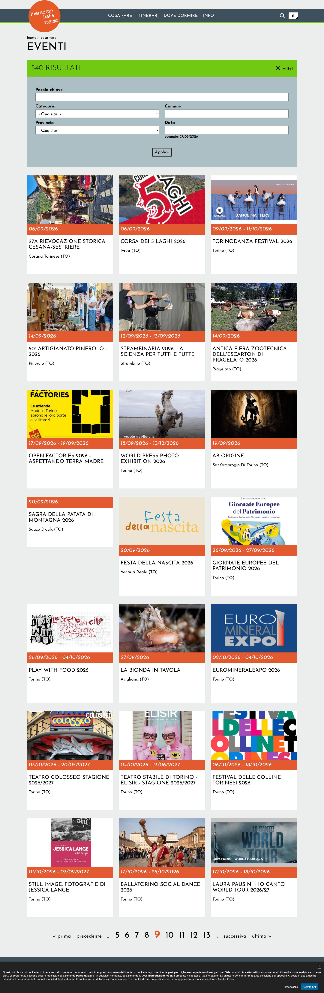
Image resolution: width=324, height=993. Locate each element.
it (293, 15)
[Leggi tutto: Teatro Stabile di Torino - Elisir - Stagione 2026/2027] (162, 760)
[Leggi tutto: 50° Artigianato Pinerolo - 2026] (70, 332)
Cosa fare (120, 16)
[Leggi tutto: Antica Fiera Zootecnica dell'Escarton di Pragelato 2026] (254, 332)
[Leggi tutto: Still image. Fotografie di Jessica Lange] (70, 867)
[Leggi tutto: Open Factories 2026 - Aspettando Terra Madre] (70, 439)
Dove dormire (181, 16)
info (208, 16)
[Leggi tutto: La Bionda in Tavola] (162, 653)
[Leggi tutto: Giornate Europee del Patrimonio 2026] (254, 546)
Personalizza (290, 986)
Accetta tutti (309, 986)
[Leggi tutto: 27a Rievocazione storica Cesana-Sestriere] (70, 224)
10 (170, 935)
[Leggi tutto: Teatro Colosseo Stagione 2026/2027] (70, 760)
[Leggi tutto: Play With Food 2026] (70, 653)
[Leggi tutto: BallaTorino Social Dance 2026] (162, 867)
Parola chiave (49, 90)
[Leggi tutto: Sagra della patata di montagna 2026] (70, 522)
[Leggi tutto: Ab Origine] (254, 439)
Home (31, 38)
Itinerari (148, 16)
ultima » (261, 936)
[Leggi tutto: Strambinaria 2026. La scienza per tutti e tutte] (162, 332)
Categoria (45, 106)
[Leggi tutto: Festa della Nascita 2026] (162, 546)
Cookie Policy (226, 978)
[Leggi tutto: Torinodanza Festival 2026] (254, 224)
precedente (89, 936)
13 (206, 935)
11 (182, 935)
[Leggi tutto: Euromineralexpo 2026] (254, 653)
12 (194, 935)
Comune (173, 106)
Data (170, 123)
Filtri (287, 69)
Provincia (44, 123)
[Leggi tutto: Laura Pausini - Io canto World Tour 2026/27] (254, 867)
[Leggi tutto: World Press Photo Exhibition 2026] (162, 439)
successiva (235, 936)
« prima (62, 936)
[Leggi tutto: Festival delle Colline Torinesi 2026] (254, 760)
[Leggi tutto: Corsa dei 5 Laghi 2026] (162, 224)
